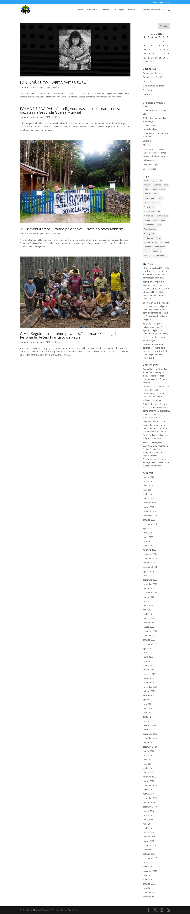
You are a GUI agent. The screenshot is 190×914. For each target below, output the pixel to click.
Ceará (155, 194)
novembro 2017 (150, 849)
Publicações (118, 10)
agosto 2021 (148, 699)
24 (168, 53)
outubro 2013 (149, 883)
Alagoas (153, 180)
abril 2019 (147, 789)
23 (164, 53)
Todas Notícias (160, 255)
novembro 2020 (150, 738)
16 (164, 49)
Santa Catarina (159, 247)
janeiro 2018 (148, 841)
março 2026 (148, 498)
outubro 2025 (149, 519)
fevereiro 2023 (149, 622)
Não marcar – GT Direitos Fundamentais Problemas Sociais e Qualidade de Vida (155, 152)
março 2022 (148, 669)
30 (164, 57)
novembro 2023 (150, 584)
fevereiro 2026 (149, 502)
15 (160, 49)
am (161, 180)
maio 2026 (148, 490)
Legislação (148, 140)
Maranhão (155, 202)
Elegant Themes (41, 910)
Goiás (146, 202)
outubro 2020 (149, 742)
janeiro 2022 (148, 678)
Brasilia (162, 189)
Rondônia (165, 242)
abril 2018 (147, 828)
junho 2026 (148, 485)
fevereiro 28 (148, 896)
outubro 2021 (149, 691)
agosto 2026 (148, 477)
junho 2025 (148, 537)
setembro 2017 (150, 858)
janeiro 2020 (148, 781)
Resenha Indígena (151, 164)
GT (144, 98)
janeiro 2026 (148, 507)
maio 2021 (148, 712)
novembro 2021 (150, 687)
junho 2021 (148, 708)
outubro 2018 (149, 802)
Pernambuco (149, 224)
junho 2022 (148, 657)
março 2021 (148, 721)
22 (160, 53)
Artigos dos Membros (153, 73)
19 (148, 53)
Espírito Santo (149, 198)
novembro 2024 (150, 558)
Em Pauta (147, 90)
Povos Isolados (150, 229)
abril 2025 (147, 545)
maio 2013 (148, 888)
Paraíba (155, 220)
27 (152, 57)
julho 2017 (147, 862)
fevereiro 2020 (149, 776)
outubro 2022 (149, 639)
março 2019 (148, 793)
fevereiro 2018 (149, 836)
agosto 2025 (148, 528)
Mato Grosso (149, 207)
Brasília (147, 194)
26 (148, 57)
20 (152, 53)
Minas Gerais (149, 216)
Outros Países (162, 216)
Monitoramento (31, 87)
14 (156, 49)
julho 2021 (147, 704)
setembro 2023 (150, 592)
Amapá (147, 185)
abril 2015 (147, 879)
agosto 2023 (148, 597)
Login (168, 2)
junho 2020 (148, 759)
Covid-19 (147, 81)
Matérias (56, 87)
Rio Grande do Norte (152, 238)
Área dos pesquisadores (153, 10)
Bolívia (146, 189)
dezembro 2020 (150, 734)
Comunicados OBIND (152, 77)
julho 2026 (147, 481)
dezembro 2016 (150, 871)
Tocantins (148, 255)
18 (145, 53)
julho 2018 (147, 815)
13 (152, 49)
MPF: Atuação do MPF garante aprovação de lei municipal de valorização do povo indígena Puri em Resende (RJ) (155, 351)
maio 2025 (148, 541)
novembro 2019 (150, 785)
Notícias (91, 10)
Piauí (159, 224)
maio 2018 (148, 824)
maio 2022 (148, 661)
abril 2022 (147, 665)
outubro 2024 (149, 562)
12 (148, 49)
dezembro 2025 (150, 511)
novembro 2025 (150, 515)
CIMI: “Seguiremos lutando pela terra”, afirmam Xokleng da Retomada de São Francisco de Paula (69, 335)
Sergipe (147, 251)
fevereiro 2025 (149, 549)
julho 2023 (147, 601)
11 (145, 49)
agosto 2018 (148, 811)
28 (156, 57)
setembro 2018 (150, 806)
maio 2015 (148, 875)
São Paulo (157, 251)
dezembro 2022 (150, 631)
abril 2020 (147, 768)
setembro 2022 (150, 644)
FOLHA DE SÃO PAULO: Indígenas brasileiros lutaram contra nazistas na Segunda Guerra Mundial (70, 110)
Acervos (131, 10)
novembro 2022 (150, 635)
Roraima (147, 247)
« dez (145, 61)
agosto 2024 (148, 571)
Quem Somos (157, 2)
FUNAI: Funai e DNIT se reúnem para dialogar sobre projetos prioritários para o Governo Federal (156, 376)
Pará (163, 220)
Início (80, 10)
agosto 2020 (148, 751)
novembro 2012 (150, 892)
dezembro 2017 (150, 845)
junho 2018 (148, 819)
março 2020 (148, 772)
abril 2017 (147, 866)
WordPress (73, 910)
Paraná (147, 220)
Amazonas (157, 185)
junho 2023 (148, 605)
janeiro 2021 (148, 729)
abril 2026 (147, 494)
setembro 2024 (150, 567)
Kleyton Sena (149, 421)
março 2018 (148, 832)
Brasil (154, 189)
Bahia (166, 185)
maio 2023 (148, 609)
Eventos (105, 10)
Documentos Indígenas (153, 85)
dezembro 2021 (150, 682)
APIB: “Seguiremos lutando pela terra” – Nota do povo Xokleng (71, 228)
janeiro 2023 (148, 627)
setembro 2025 (150, 524)
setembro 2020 (150, 746)
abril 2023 (147, 614)
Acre (146, 180)
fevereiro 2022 (149, 674)
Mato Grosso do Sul (152, 211)
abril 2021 (147, 716)
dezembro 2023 (150, 580)
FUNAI (160, 198)
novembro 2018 (150, 798)
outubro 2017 (149, 854)
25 (145, 57)
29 (160, 57)
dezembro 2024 (150, 554)
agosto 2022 (148, 648)
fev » (151, 61)
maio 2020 (148, 764)
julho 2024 (147, 575)
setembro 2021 (150, 695)
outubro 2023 (149, 588)
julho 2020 (147, 755)
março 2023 (148, 618)
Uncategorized (149, 169)
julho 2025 (147, 532)
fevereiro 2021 (149, 725)
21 (156, 53)
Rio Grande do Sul (151, 242)
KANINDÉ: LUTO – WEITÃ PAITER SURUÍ (53, 82)
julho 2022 (147, 652)
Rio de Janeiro (149, 233)
